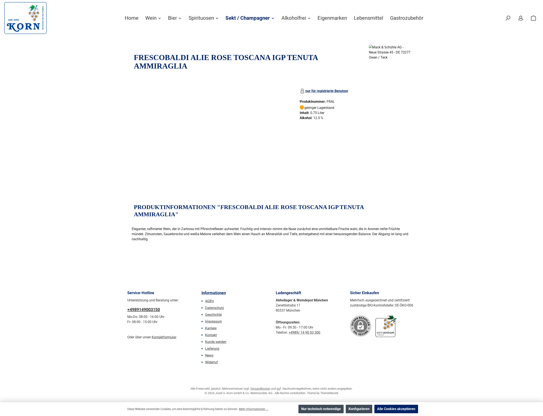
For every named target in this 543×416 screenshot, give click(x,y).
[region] (211, 132)
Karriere (211, 328)
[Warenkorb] (533, 18)
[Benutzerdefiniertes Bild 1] (386, 326)
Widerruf (211, 362)
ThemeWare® (329, 393)
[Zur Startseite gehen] (25, 18)
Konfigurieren (358, 409)
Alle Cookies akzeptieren (396, 409)
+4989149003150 (143, 309)
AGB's (209, 301)
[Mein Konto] (520, 18)
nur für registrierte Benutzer (326, 91)
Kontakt (211, 335)
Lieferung (212, 349)
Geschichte (213, 315)
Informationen (214, 293)
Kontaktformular (164, 337)
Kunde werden (215, 342)
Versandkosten (260, 388)
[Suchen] (508, 18)
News (209, 355)
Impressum (213, 321)
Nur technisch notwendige (321, 409)
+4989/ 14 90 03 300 (304, 332)
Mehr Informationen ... (253, 409)
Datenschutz (214, 308)
